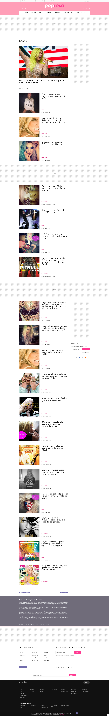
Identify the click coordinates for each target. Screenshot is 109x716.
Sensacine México (43, 705)
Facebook (84, 8)
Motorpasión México (65, 705)
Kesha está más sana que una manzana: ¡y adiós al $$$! (53, 96)
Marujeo (22, 619)
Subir (86, 682)
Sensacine (42, 689)
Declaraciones (35, 655)
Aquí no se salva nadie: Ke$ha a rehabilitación (52, 143)
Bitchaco (43, 392)
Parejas (45, 655)
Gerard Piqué (48, 624)
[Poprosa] (54, 6)
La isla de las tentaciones (46, 661)
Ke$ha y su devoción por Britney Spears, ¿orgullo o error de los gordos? (53, 519)
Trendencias (73, 689)
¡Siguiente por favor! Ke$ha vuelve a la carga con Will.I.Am (54, 399)
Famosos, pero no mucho (32, 12)
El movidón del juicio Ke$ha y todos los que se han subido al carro (41, 81)
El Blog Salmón (84, 689)
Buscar (25, 8)
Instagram (89, 8)
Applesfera (22, 693)
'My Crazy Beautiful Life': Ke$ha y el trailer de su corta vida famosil (53, 423)
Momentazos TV (80, 12)
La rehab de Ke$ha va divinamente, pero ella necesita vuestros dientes (53, 120)
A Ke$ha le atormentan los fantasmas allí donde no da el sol (54, 235)
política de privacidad (85, 352)
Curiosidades (22, 655)
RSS (85, 357)
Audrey (43, 160)
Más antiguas (64, 592)
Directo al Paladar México (54, 706)
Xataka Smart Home (23, 695)
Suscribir (86, 348)
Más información (62, 714)
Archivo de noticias (25, 592)
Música (20, 85)
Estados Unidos (45, 133)
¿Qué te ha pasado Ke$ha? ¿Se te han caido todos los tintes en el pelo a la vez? (54, 327)
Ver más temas (23, 666)
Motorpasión (63, 689)
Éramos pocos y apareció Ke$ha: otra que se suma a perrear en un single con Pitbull (54, 260)
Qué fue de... (48, 12)
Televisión (46, 652)
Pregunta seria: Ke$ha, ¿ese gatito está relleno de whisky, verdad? (54, 567)
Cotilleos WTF (67, 12)
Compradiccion (74, 693)
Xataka (21, 689)
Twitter (87, 8)
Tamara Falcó (42, 624)
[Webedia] (23, 682)
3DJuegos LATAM (33, 705)
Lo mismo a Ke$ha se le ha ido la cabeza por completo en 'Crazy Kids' (54, 375)
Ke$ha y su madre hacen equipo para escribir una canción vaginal (53, 471)
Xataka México (22, 705)
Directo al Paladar (54, 689)
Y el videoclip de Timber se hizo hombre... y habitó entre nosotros (55, 188)
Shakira (37, 624)
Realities (27, 624)
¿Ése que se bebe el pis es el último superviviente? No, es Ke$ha (55, 495)
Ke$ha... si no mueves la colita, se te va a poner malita (53, 351)
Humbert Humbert (45, 204)
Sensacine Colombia (44, 707)
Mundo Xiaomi (22, 697)
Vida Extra (32, 691)
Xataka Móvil (22, 691)
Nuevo (22, 8)
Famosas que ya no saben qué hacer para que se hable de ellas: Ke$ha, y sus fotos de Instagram (54, 304)
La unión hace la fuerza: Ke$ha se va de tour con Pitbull (53, 447)
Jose (43, 136)
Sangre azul (32, 624)
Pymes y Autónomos (85, 691)
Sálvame (21, 660)
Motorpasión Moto (64, 691)
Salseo (57, 12)
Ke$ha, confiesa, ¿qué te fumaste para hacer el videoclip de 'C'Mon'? (53, 543)
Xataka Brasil (22, 707)
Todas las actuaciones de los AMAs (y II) (53, 210)
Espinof (41, 691)
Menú (20, 8)
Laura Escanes (35, 660)
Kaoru (20, 88)
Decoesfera (73, 691)
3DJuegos (32, 689)
